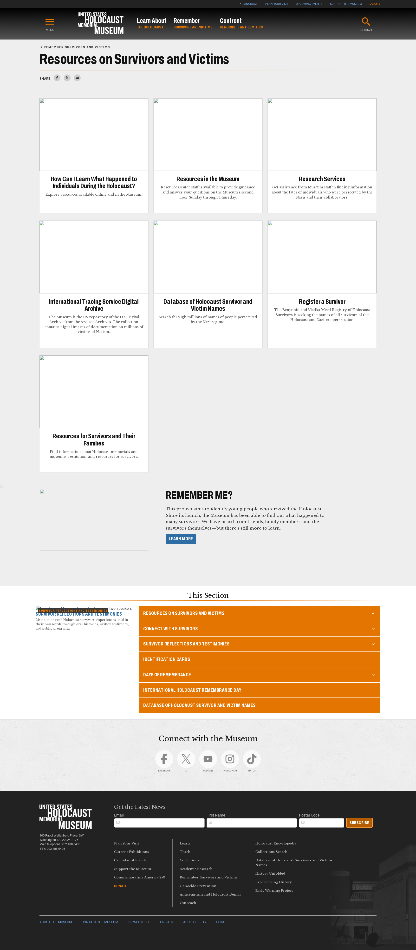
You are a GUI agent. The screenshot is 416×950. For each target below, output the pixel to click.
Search (366, 30)
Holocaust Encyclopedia (275, 843)
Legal (221, 922)
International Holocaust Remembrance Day (192, 690)
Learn (185, 843)
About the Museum (55, 922)
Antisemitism (252, 27)
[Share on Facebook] (57, 80)
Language (250, 4)
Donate (375, 4)
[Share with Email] (77, 80)
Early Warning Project (274, 891)
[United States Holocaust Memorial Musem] (65, 828)
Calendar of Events (130, 860)
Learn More (181, 538)
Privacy (167, 922)
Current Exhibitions (131, 852)
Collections (189, 860)
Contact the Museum (100, 922)
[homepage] (100, 24)
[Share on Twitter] (67, 80)
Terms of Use (139, 922)
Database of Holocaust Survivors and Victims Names (293, 862)
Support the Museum (346, 4)
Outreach (188, 903)
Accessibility (194, 922)
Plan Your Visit (276, 4)
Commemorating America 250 (139, 877)
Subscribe (359, 823)
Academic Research (196, 869)
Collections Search (271, 852)
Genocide (228, 27)
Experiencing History (273, 882)
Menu (50, 30)
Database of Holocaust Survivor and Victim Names (199, 705)
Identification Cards (166, 659)
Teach (185, 852)
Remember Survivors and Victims (208, 877)
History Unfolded (270, 873)
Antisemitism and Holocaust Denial (210, 894)
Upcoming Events (309, 4)
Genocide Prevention (198, 886)
